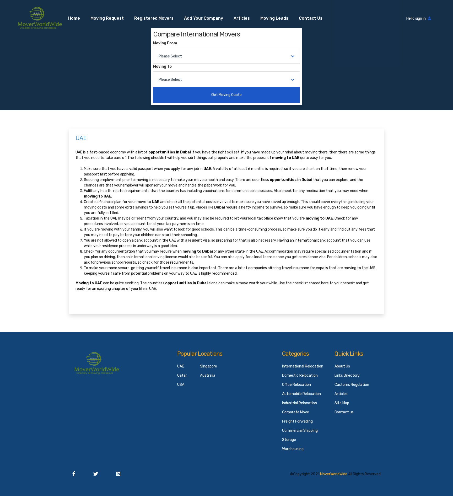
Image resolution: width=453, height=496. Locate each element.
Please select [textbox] (170, 56)
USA (180, 384)
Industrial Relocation (299, 403)
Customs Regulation (352, 384)
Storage (289, 440)
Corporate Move (295, 412)
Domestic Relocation (300, 375)
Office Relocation (296, 384)
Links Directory (347, 375)
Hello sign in (416, 18)
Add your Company (203, 18)
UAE (180, 366)
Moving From (165, 43)
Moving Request (107, 18)
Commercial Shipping (300, 430)
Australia (207, 375)
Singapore (208, 366)
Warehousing (293, 449)
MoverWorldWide (333, 474)
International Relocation (302, 366)
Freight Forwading (297, 421)
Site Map (342, 403)
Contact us (310, 18)
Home (74, 18)
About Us (342, 366)
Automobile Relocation (301, 394)
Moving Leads (274, 18)
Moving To (162, 66)
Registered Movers (154, 18)
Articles (242, 18)
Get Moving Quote (226, 95)
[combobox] (226, 56)
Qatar (182, 375)
